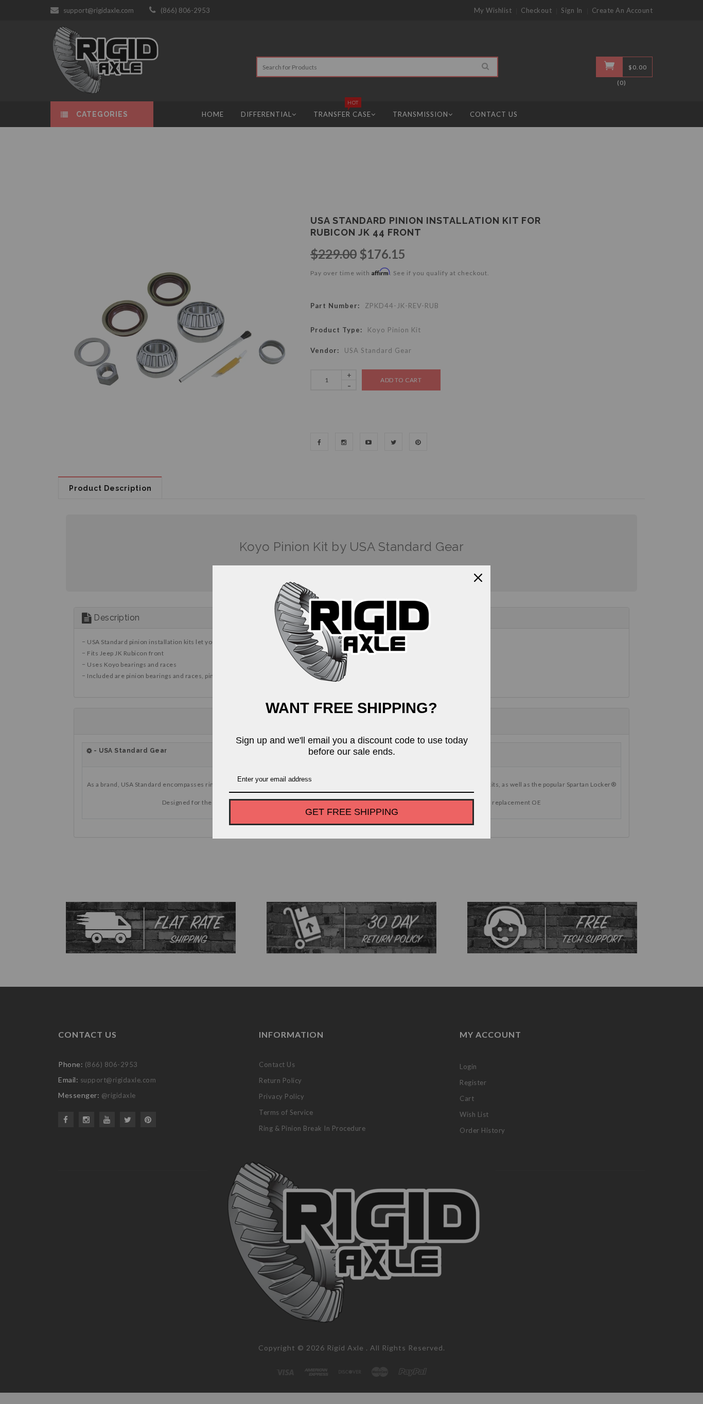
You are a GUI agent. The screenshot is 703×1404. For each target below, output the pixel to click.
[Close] (478, 577)
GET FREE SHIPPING (351, 812)
